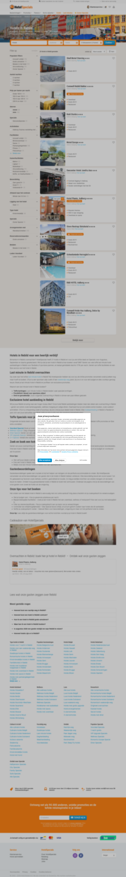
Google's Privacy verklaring (70, 451)
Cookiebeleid (55, 451)
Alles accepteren (44, 460)
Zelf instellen (83, 460)
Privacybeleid (44, 451)
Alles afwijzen (59, 460)
